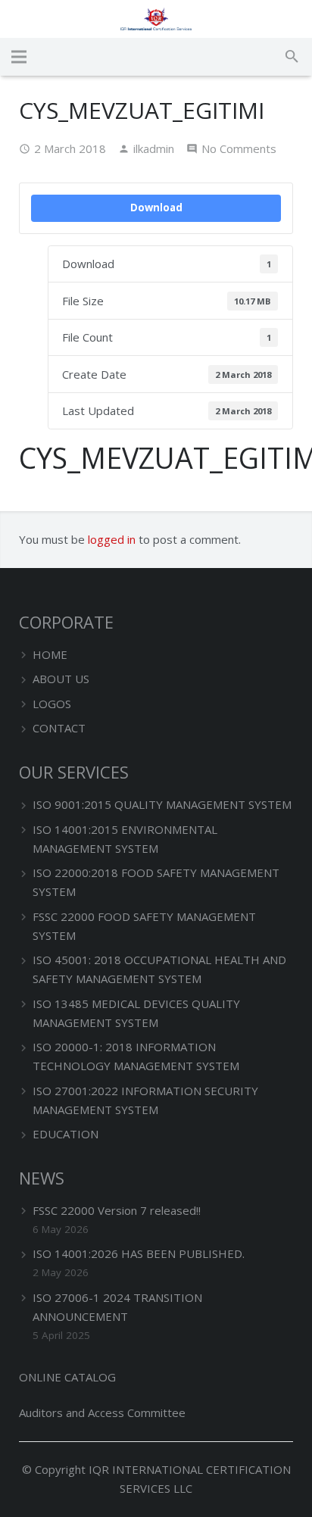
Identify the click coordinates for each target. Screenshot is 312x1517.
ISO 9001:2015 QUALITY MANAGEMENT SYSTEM (162, 804)
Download (156, 207)
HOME (50, 654)
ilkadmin (153, 148)
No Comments (238, 148)
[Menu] (19, 57)
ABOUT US (61, 678)
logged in (112, 539)
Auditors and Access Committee (102, 1412)
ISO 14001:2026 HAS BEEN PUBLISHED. (139, 1253)
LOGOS (52, 703)
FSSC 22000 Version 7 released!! (117, 1210)
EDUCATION (65, 1133)
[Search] (292, 57)
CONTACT (59, 727)
